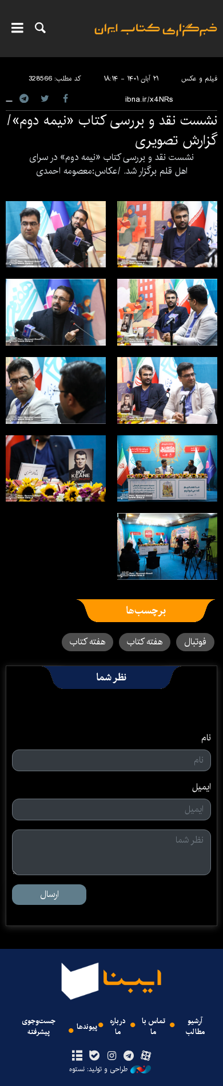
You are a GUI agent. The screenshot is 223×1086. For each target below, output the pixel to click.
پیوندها (87, 1026)
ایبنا (155, 37)
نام (206, 738)
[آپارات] (146, 1056)
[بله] (94, 1056)
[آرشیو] (77, 1056)
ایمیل (201, 787)
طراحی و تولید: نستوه (98, 1069)
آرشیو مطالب (195, 1026)
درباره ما (118, 1026)
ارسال (49, 894)
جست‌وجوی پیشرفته (38, 1026)
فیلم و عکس (199, 78)
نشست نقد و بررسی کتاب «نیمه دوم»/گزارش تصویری (111, 130)
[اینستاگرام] (111, 1056)
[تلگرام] (129, 1056)
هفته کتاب (144, 642)
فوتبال (195, 642)
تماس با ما (153, 1026)
